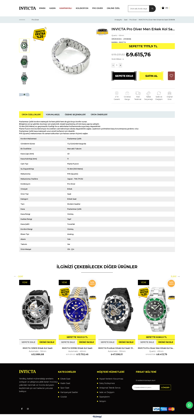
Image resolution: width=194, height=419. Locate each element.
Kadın (52, 8)
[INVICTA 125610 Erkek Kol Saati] (37, 309)
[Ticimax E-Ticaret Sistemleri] (97, 417)
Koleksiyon (82, 8)
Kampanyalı (66, 8)
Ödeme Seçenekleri (75, 114)
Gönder (165, 387)
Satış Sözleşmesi (107, 383)
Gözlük (63, 397)
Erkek (42, 8)
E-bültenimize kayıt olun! (145, 380)
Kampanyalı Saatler (69, 392)
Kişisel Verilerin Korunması (111, 379)
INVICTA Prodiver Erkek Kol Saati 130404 (116, 348)
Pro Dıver (97, 8)
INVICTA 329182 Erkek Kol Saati (77, 348)
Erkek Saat (65, 379)
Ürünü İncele (46, 342)
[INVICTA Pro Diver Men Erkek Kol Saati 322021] (156, 309)
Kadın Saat (65, 383)
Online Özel (113, 8)
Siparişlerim (104, 397)
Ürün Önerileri (99, 114)
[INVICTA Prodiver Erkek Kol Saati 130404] (116, 309)
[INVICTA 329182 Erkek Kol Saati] (77, 309)
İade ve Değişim (106, 392)
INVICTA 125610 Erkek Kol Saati (38, 348)
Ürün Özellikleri (31, 114)
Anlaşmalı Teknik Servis (109, 388)
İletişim (102, 401)
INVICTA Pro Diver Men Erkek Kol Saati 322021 (156, 348)
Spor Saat (64, 388)
